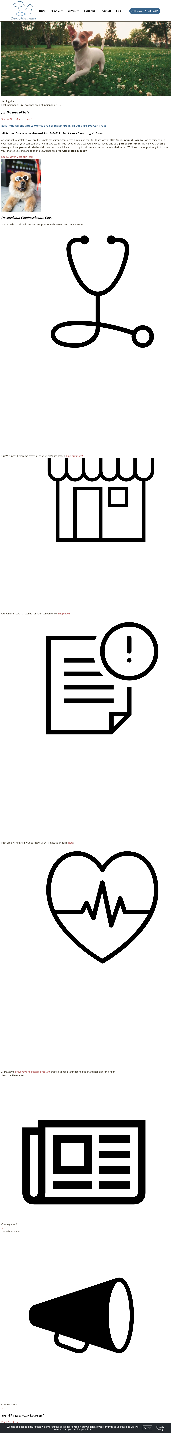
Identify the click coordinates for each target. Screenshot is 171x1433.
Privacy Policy (160, 1428)
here (70, 842)
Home (42, 10)
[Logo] (23, 10)
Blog (118, 10)
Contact (106, 10)
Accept (147, 1428)
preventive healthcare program (32, 1071)
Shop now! (64, 613)
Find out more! (74, 456)
